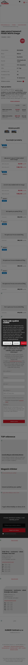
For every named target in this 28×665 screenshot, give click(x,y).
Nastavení (16, 343)
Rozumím (24, 343)
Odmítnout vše (7, 343)
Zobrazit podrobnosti (12, 339)
